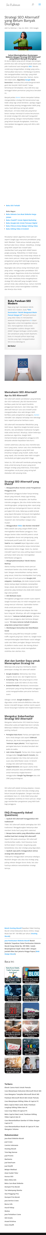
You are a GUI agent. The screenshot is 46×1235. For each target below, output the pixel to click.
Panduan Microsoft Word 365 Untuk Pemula (22, 1098)
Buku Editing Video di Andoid (17, 229)
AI (31, 320)
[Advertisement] (23, 166)
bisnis (18, 97)
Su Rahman (12, 28)
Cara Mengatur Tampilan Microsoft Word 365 (22, 1094)
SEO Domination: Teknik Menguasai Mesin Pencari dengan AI (22, 312)
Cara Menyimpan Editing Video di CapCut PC (22, 1101)
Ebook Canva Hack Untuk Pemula (18, 1087)
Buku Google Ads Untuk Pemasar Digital (21, 223)
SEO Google (34, 28)
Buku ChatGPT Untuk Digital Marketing (21, 220)
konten (36, 415)
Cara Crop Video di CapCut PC (16, 1111)
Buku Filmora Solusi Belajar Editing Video (22, 226)
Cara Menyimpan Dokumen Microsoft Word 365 (23, 1091)
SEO (30, 66)
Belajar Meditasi (11, 1169)
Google (28, 80)
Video (20, 526)
